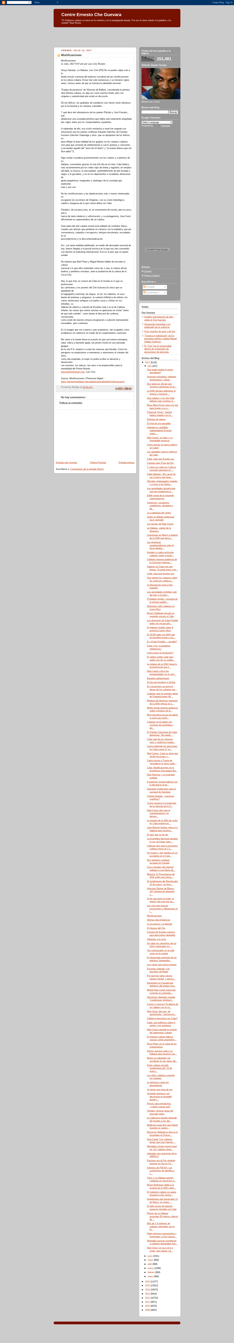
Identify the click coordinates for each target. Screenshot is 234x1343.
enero (151, 1276)
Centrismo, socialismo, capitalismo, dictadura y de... (160, 506)
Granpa (147, 271)
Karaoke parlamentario (158, 678)
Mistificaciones (154, 916)
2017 (148, 362)
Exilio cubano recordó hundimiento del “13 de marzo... (159, 1068)
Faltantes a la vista (156, 939)
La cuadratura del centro (159, 513)
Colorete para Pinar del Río (160, 463)
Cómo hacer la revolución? (160, 653)
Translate (165, 126)
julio (150, 366)
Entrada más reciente (66, 462)
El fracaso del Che (156, 928)
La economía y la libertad (159, 924)
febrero (151, 1272)
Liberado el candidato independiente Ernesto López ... (159, 430)
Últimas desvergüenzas (158, 920)
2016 (148, 1281)
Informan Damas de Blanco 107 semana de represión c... (161, 891)
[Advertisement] (117, 36)
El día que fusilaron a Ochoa (161, 682)
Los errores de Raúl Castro (160, 524)
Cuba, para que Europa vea (160, 459)
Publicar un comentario (70, 403)
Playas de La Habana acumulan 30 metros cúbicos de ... (162, 1216)
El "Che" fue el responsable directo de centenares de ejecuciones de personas (157, 349)
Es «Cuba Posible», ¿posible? (162, 642)
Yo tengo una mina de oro (159, 1089)
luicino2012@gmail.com (73, 372)
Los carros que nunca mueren (161, 964)
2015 (148, 1285)
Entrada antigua (126, 462)
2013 (148, 1294)
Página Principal (98, 462)
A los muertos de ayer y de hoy (159, 331)
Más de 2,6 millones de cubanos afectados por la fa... (161, 1226)
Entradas (150, 287)
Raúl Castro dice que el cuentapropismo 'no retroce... (158, 813)
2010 (148, 1306)
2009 (148, 1310)
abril (150, 1264)
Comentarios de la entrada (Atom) (87, 469)
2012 (148, 1298)
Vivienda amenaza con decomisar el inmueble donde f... (159, 1096)
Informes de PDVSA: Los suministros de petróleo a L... (161, 1171)
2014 (148, 1289)
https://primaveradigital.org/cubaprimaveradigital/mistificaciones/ (93, 382)
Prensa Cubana (151, 275)
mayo (151, 1260)
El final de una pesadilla (159, 423)
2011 (148, 1302)
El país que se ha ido (157, 835)
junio (150, 1256)
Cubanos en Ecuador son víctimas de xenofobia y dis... (160, 725)
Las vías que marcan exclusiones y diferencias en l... (162, 909)
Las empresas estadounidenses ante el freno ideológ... (160, 545)
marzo (151, 1268)
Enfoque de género (156, 419)
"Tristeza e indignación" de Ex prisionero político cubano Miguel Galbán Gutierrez (160, 339)
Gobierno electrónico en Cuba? (162, 1018)
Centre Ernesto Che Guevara (91, 14)
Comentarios (152, 292)
